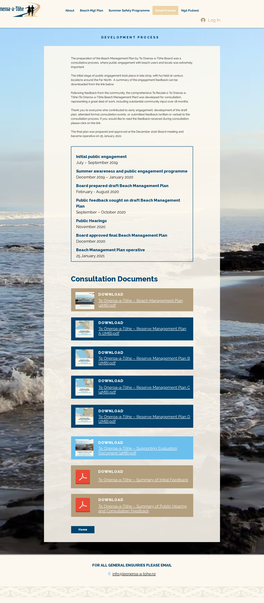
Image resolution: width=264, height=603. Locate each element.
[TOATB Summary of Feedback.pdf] (83, 477)
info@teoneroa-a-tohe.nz (134, 574)
